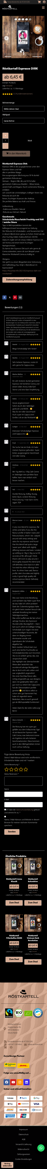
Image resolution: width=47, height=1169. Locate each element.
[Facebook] (7, 1082)
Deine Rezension (11, 774)
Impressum (23, 1130)
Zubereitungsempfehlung (19, 280)
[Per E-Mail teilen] (20, 297)
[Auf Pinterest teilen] (15, 297)
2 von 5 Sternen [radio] (11, 769)
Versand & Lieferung (23, 1144)
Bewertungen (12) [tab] (13, 307)
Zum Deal (14, 903)
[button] (41, 1148)
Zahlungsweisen (23, 1154)
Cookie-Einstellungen (23, 1159)
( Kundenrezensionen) (23, 94)
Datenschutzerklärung (24, 810)
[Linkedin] (27, 1082)
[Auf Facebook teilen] (4, 297)
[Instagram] (20, 1082)
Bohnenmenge (8, 103)
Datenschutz (23, 1135)
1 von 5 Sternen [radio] (6, 769)
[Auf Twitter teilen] (10, 297)
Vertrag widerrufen (7, 1165)
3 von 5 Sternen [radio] (16, 769)
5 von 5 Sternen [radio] (26, 769)
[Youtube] (13, 1082)
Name (6, 789)
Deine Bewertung (11, 765)
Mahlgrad (6, 115)
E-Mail (6, 800)
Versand (9, 86)
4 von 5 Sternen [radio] (21, 769)
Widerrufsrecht (23, 1149)
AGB (23, 1140)
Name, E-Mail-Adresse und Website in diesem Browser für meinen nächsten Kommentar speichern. (21, 823)
